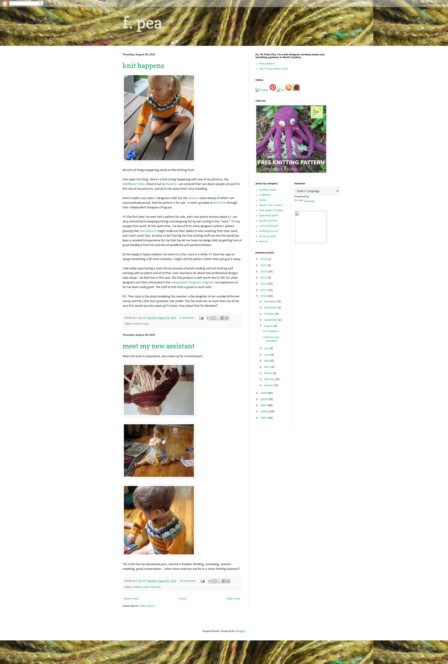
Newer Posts (131, 598)
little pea (155, 587)
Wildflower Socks (133, 184)
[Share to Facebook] (222, 318)
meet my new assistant (158, 346)
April (267, 366)
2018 (264, 259)
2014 (264, 271)
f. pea (142, 22)
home (262, 200)
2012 (264, 283)
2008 (264, 399)
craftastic (265, 194)
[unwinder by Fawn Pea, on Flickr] (158, 477)
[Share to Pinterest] (226, 318)
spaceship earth (269, 215)
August (268, 326)
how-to (263, 241)
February (270, 379)
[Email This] (209, 318)
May (267, 360)
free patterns (148, 231)
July (267, 348)
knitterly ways (141, 323)
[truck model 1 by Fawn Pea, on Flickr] (158, 555)
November (271, 307)
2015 (264, 265)
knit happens (143, 65)
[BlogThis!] (213, 318)
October (269, 313)
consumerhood (268, 225)
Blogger (240, 631)
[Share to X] (218, 318)
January (269, 385)
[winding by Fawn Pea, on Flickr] (158, 416)
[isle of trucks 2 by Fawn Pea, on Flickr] (158, 161)
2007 (264, 405)
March (268, 373)
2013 (264, 277)
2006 (264, 411)
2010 (264, 296)
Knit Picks (220, 203)
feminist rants (267, 236)
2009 (264, 393)
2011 (264, 290)
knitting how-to (268, 231)
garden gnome (268, 220)
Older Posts (233, 598)
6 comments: (187, 318)
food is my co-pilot (270, 205)
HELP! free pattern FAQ (273, 68)
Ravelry (171, 184)
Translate (309, 201)
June (267, 354)
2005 (264, 417)
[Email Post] (201, 318)
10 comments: (188, 581)
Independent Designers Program (192, 282)
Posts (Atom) (147, 605)
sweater (193, 198)
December (270, 301)
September (271, 319)
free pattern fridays (271, 210)
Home (182, 598)
